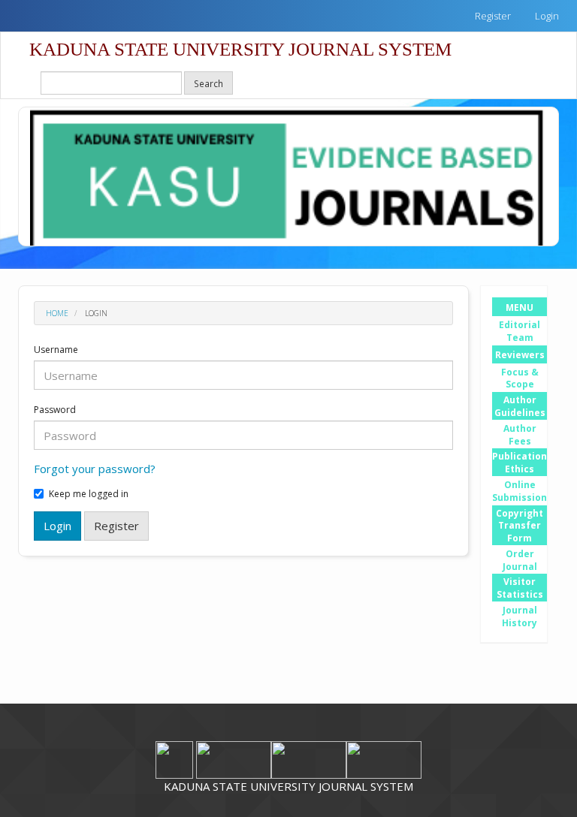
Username (56, 350)
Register (493, 16)
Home (57, 313)
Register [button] (116, 525)
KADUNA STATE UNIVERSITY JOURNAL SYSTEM (240, 49)
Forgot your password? (95, 468)
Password (55, 410)
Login (547, 16)
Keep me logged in (88, 494)
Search (208, 83)
